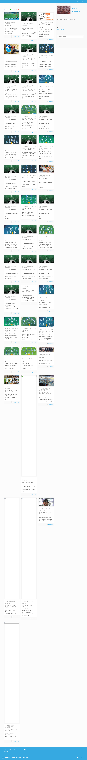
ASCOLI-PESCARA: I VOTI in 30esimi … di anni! (11, 391)
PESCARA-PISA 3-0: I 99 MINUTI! (27, 331)
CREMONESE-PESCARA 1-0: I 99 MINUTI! (28, 178)
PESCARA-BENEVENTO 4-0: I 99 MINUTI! (11, 360)
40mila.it (43, 22)
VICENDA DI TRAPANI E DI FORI (11, 59)
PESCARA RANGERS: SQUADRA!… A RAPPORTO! (45, 393)
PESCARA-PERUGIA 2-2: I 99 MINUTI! (45, 148)
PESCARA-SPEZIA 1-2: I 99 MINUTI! (27, 360)
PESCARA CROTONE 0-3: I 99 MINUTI (28, 606)
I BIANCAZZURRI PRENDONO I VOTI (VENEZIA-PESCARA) (45, 120)
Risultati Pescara (60, 29)
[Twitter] (79, 1)
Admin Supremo (27, 23)
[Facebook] (77, 1)
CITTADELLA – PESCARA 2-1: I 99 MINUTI (11, 730)
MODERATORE (10, 22)
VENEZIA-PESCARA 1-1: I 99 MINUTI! (11, 149)
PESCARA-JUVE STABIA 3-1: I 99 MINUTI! (46, 239)
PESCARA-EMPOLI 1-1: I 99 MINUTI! (28, 209)
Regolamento (25, 757)
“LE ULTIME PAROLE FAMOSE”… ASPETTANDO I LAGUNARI (29, 291)
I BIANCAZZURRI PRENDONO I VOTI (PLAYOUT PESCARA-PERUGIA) (28, 28)
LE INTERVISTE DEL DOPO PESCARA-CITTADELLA (45, 513)
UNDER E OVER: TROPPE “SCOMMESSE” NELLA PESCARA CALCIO (46, 26)
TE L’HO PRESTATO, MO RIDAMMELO (44, 179)
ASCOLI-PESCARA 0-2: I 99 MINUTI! (28, 483)
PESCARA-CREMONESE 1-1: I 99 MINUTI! (45, 299)
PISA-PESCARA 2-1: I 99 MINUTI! (10, 239)
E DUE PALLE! (8, 25)
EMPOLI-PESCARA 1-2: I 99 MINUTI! (11, 331)
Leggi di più (16, 36)
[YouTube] (81, 1)
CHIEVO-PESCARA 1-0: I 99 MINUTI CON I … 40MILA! (45, 58)
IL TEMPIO (41, 357)
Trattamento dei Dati (16, 757)
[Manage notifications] (3, 758)
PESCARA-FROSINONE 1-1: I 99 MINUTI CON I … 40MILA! (29, 119)
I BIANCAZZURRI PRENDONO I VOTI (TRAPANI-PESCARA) (28, 90)
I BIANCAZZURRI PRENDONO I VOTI (11, 180)
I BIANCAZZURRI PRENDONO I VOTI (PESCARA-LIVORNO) (11, 90)
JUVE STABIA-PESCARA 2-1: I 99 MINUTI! (46, 332)
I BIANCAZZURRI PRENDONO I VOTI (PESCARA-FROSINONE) (11, 120)
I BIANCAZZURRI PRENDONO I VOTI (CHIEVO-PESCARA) (28, 59)
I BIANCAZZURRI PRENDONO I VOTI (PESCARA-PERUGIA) (28, 149)
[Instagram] (82, 1)
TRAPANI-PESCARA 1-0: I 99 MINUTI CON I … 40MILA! (45, 88)
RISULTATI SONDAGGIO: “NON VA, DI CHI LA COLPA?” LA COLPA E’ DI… (11, 606)
